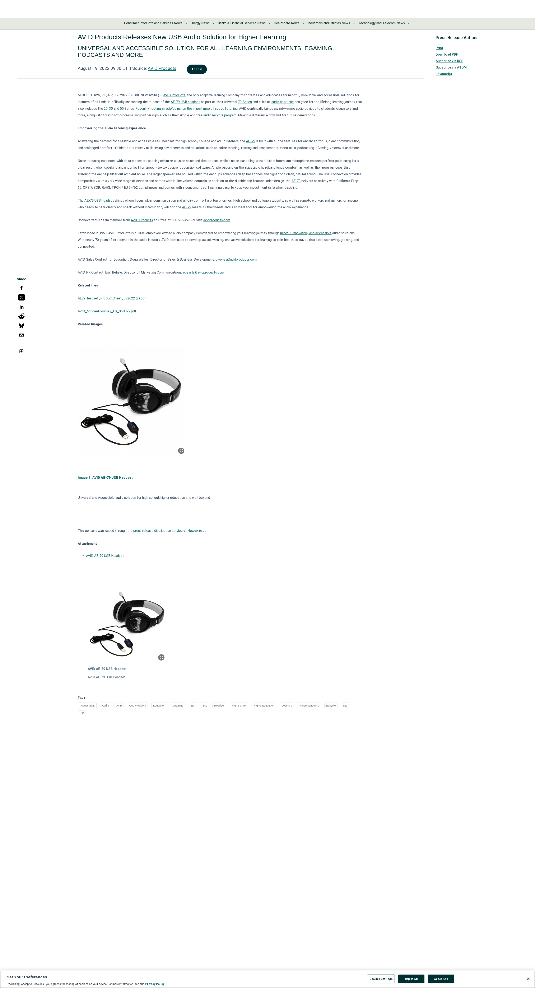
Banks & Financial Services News (242, 23)
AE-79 (250, 141)
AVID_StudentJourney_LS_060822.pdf (107, 311)
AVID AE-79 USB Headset (105, 556)
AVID (119, 705)
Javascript (444, 74)
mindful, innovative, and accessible (306, 233)
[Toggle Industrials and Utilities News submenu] (354, 23)
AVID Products (162, 68)
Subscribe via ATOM (451, 67)
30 (111, 109)
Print (439, 48)
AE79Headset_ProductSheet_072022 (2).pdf (112, 298)
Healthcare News (286, 23)
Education (159, 705)
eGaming (178, 705)
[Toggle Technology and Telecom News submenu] (409, 23)
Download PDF (447, 54)
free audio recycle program (216, 115)
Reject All (411, 978)
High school (239, 705)
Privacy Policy (154, 983)
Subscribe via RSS (449, 61)
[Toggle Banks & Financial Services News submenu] (270, 23)
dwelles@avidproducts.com (236, 259)
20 (106, 109)
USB (82, 713)
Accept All (441, 978)
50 (122, 109)
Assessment (87, 705)
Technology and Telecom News (381, 23)
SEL (345, 705)
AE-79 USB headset (185, 102)
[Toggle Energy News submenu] (213, 23)
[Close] (528, 978)
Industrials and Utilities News (328, 23)
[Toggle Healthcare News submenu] (303, 23)
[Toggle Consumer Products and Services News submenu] (186, 23)
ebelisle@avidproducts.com (203, 272)
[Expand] (181, 451)
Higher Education (264, 705)
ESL (205, 705)
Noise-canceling (309, 705)
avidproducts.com (216, 220)
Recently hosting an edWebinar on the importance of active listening (186, 109)
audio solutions (282, 102)
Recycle (331, 705)
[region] (267, 979)
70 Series (245, 102)
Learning (287, 705)
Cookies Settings (380, 978)
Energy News (200, 23)
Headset (219, 705)
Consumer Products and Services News (153, 23)
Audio (105, 705)
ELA (193, 705)
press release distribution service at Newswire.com (171, 531)
